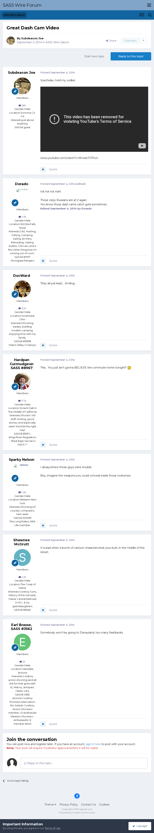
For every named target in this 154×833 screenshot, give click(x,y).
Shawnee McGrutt (21, 542)
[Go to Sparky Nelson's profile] (22, 473)
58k (23, 105)
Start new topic (94, 56)
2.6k (23, 492)
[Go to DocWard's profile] (22, 289)
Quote (53, 169)
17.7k (23, 400)
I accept (141, 826)
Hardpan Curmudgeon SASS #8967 (21, 364)
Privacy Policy (69, 804)
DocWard (21, 276)
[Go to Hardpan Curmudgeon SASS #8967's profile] (22, 381)
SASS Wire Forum (22, 5)
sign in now (93, 744)
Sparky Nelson (21, 460)
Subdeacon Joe (32, 38)
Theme (50, 804)
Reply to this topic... (40, 763)
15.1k (23, 308)
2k (23, 661)
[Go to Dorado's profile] (22, 197)
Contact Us (88, 804)
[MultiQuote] (43, 169)
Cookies (104, 804)
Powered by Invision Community (77, 812)
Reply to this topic (130, 56)
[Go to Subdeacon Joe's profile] (11, 40)
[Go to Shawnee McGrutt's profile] (22, 557)
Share (112, 40)
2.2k (23, 576)
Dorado (21, 184)
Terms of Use (52, 828)
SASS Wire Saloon (57, 42)
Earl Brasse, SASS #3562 (21, 627)
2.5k (23, 216)
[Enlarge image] (129, 367)
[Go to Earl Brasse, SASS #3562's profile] (22, 642)
